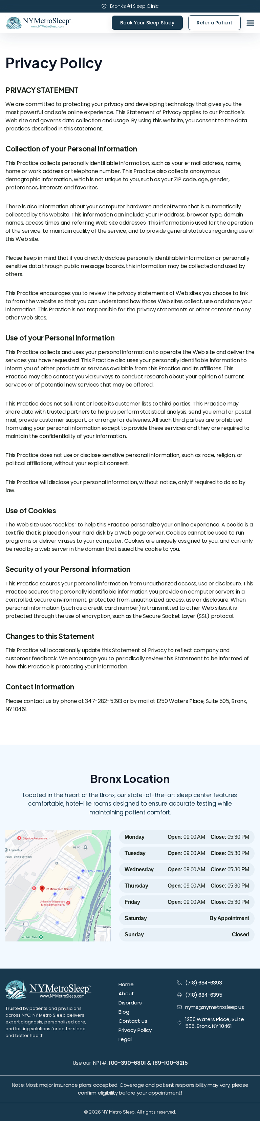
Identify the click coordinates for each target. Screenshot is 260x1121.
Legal (125, 1039)
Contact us (132, 1020)
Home (126, 984)
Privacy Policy (135, 1030)
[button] (250, 23)
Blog (123, 1011)
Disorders (130, 1002)
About (126, 993)
